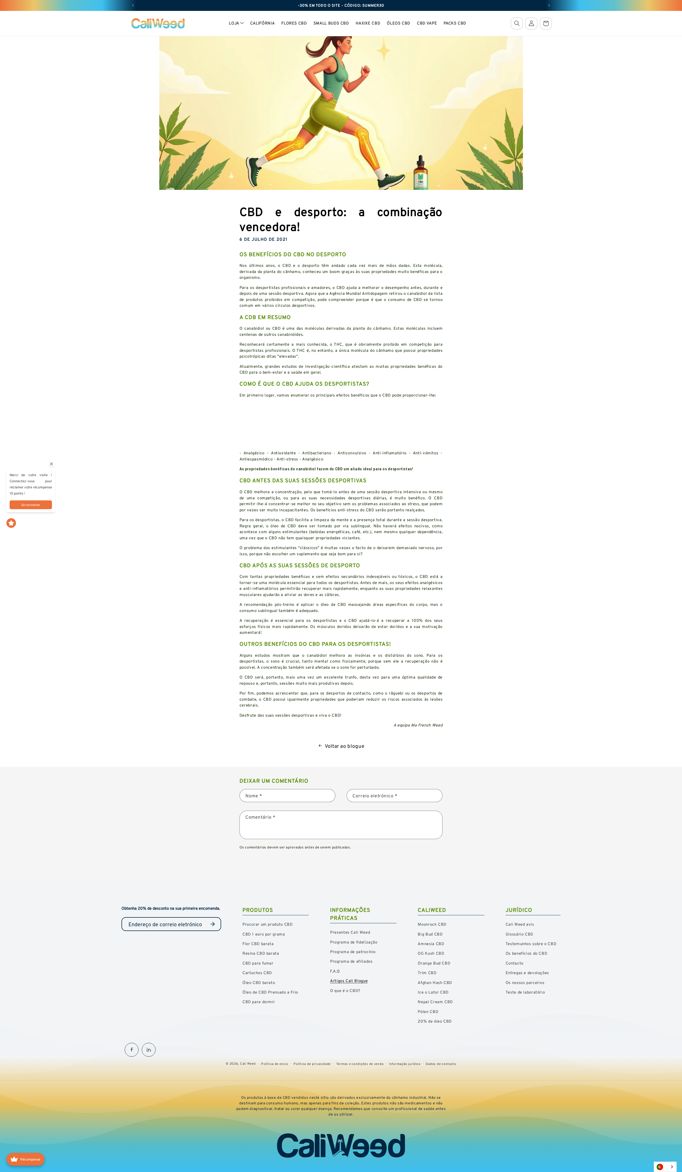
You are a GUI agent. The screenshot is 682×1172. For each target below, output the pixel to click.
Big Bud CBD (430, 934)
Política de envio (274, 1063)
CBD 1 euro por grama (263, 934)
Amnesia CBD (431, 944)
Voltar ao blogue (344, 746)
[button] (236, 23)
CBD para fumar (258, 963)
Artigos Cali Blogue (349, 981)
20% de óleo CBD (435, 1021)
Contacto (514, 963)
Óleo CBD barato (258, 982)
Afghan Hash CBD (435, 982)
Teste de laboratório (525, 992)
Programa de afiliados (351, 961)
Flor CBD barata (258, 944)
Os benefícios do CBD (526, 953)
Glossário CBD (519, 934)
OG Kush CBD (431, 953)
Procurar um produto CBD (267, 924)
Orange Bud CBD (434, 963)
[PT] (665, 1167)
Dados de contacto (441, 1063)
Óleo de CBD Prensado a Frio (270, 992)
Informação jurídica (404, 1063)
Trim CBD (427, 973)
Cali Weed (248, 1063)
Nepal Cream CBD (435, 1002)
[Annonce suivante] (549, 5)
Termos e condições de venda (360, 1063)
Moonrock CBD (432, 924)
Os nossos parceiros (525, 982)
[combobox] (665, 1167)
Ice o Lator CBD (433, 992)
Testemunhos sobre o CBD (531, 944)
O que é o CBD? (345, 990)
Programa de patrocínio (353, 952)
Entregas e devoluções (527, 973)
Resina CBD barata (260, 953)
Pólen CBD (428, 1011)
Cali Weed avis (520, 924)
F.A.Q (335, 971)
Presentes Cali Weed (350, 932)
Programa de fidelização (353, 942)
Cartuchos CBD (257, 973)
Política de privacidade (312, 1063)
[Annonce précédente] (133, 5)
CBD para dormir (258, 1002)
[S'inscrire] (212, 924)
